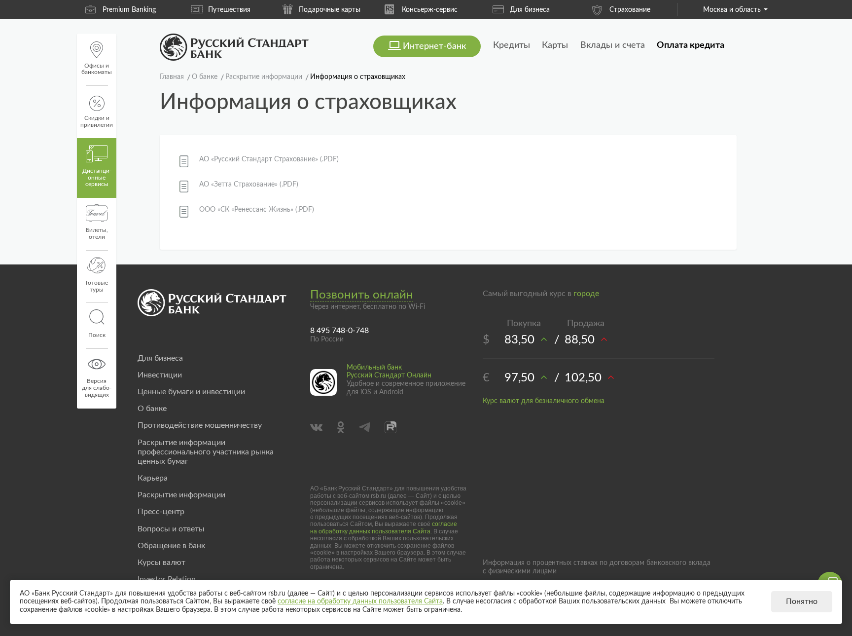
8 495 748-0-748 (339, 331)
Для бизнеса (530, 9)
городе (586, 294)
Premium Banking (129, 9)
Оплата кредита (690, 45)
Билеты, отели (97, 233)
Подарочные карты (329, 9)
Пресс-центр (161, 512)
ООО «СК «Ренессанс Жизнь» (256, 209)
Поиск (97, 335)
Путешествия (229, 9)
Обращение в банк (171, 546)
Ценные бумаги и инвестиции (191, 392)
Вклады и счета (612, 45)
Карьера (153, 478)
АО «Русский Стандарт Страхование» (269, 159)
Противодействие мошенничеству (200, 425)
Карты (555, 45)
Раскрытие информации (181, 495)
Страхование (629, 9)
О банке (152, 408)
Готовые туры (97, 286)
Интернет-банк (434, 46)
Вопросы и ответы (171, 529)
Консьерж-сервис (430, 9)
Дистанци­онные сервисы (96, 177)
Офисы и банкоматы (96, 69)
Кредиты (511, 45)
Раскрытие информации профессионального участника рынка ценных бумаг (206, 452)
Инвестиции (160, 375)
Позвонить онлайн (361, 295)
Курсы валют (161, 562)
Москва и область (732, 9)
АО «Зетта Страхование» (248, 184)
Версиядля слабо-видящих (96, 388)
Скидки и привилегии (96, 121)
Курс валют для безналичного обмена (543, 401)
